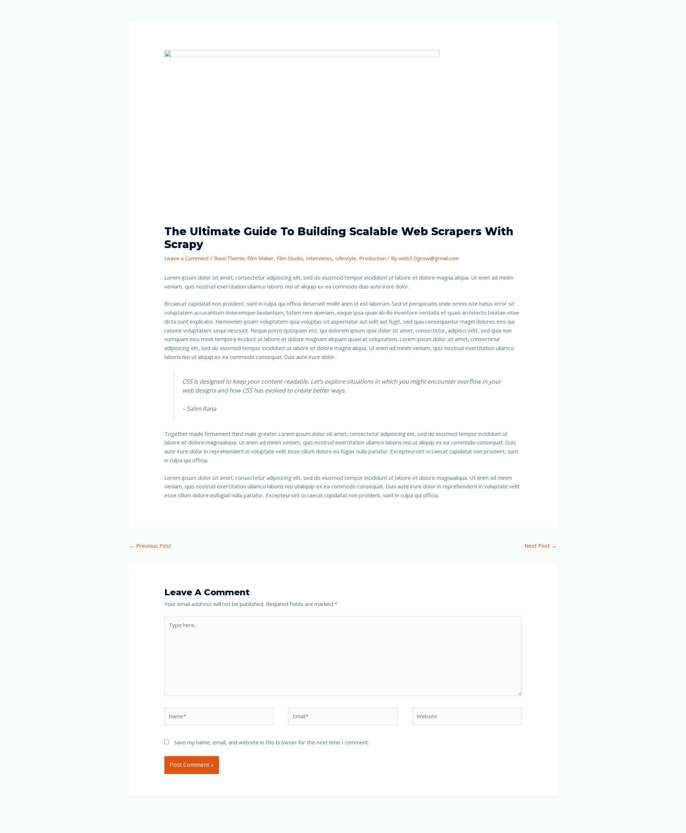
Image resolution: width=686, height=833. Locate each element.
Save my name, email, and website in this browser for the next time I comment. (271, 742)
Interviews (319, 258)
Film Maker (260, 258)
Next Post (541, 545)
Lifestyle (345, 258)
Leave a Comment (186, 258)
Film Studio (290, 258)
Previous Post (150, 545)
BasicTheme (229, 258)
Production (372, 258)
